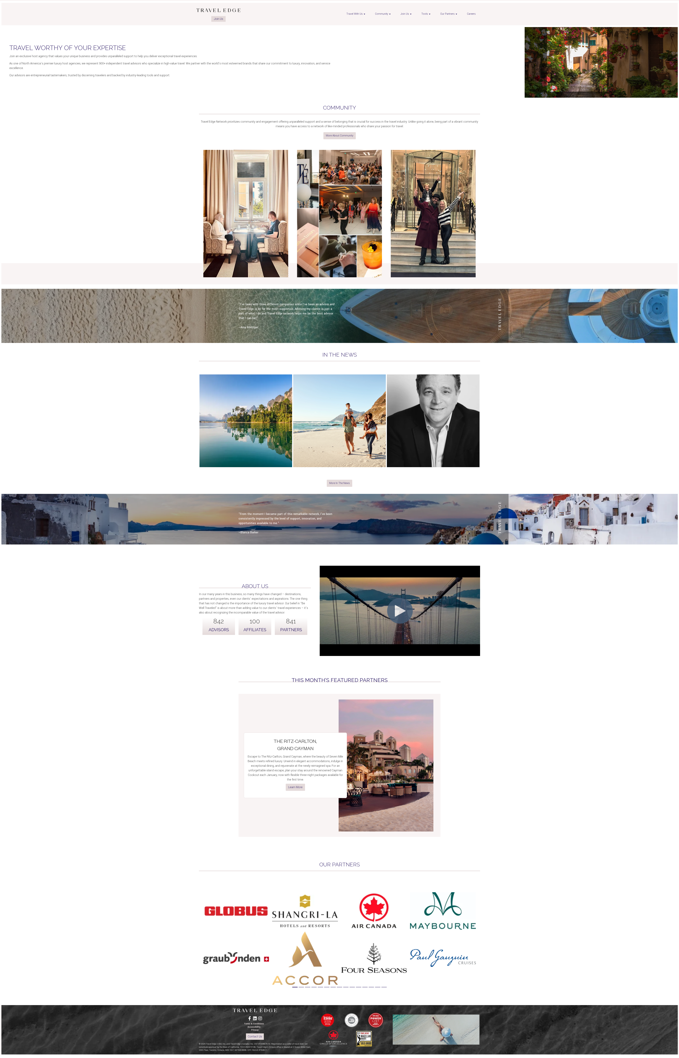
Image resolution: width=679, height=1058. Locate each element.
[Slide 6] (326, 987)
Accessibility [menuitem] (254, 1026)
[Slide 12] (365, 987)
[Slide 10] (352, 987)
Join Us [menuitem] (405, 14)
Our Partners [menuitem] (447, 14)
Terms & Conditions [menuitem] (254, 1023)
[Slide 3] (307, 987)
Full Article (245, 435)
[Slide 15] (384, 987)
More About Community (339, 135)
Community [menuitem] (381, 14)
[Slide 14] (377, 987)
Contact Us (255, 1036)
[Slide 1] (295, 987)
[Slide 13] (371, 987)
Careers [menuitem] (471, 14)
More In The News (339, 483)
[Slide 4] (314, 987)
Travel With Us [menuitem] (354, 14)
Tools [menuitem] (424, 14)
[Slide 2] (301, 987)
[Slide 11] (358, 987)
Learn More (295, 787)
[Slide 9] (346, 987)
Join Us (218, 19)
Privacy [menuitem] (255, 1029)
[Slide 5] (320, 987)
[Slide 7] (333, 987)
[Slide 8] (339, 987)
